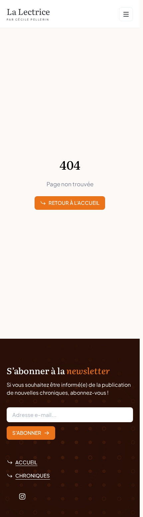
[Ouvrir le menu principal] (126, 14)
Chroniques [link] (32, 475)
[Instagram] (22, 496)
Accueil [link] (26, 462)
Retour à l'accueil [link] (74, 203)
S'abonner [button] (26, 433)
